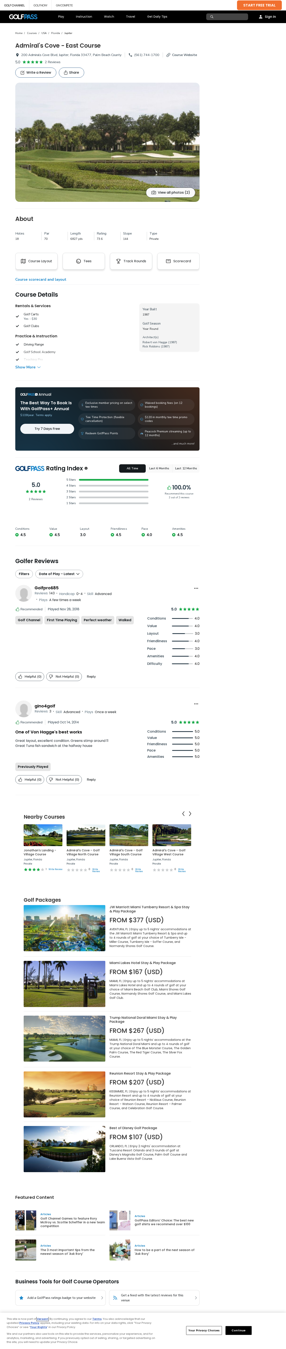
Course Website (184, 55)
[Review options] (196, 588)
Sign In (270, 16)
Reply (91, 676)
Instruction (84, 16)
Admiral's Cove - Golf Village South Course (126, 852)
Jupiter (68, 33)
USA (44, 33)
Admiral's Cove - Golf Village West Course (169, 852)
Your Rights (38, 1327)
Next (190, 814)
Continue (238, 1330)
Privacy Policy (29, 1323)
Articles (45, 1214)
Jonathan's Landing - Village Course (40, 852)
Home (18, 33)
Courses (32, 33)
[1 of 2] (107, 142)
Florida (55, 33)
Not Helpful (67, 676)
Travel (130, 16)
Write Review (55, 869)
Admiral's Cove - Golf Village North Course (83, 852)
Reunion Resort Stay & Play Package (140, 1073)
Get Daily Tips (157, 16)
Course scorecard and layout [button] (40, 279)
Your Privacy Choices (204, 1330)
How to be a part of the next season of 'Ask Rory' (165, 1252)
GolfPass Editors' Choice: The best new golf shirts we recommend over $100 (164, 1222)
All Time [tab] (132, 468)
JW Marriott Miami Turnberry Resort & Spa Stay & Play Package (149, 909)
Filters (24, 573)
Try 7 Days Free (47, 428)
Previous (183, 814)
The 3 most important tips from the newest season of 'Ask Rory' (67, 1252)
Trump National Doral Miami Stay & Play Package (143, 1019)
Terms (97, 1319)
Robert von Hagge (155, 342)
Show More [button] (25, 367)
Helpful (33, 676)
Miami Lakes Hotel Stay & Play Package (143, 962)
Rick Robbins (151, 346)
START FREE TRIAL (259, 5)
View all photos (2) (174, 192)
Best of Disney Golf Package (133, 1128)
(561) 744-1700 (146, 55)
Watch (109, 16)
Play (61, 16)
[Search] (212, 16)
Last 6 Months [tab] (159, 468)
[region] (143, 1331)
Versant (42, 1319)
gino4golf (45, 706)
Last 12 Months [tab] (186, 468)
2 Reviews (53, 62)
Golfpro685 (47, 588)
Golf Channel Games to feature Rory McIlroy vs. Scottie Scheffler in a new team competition (72, 1222)
